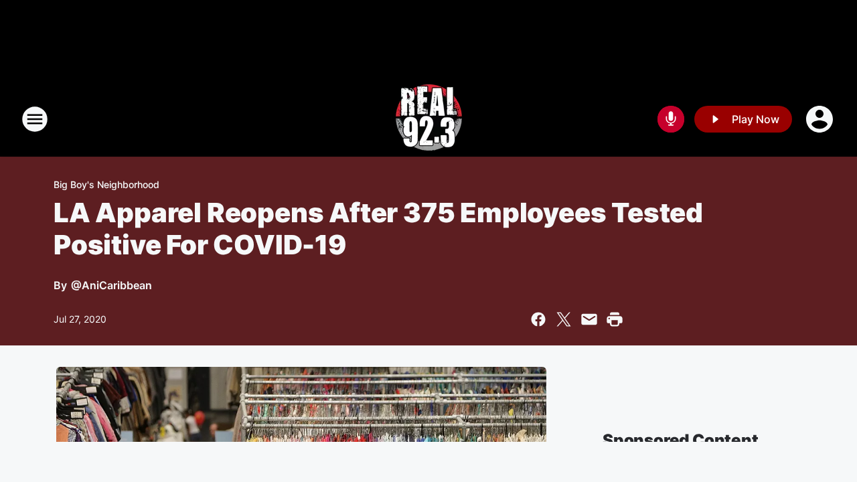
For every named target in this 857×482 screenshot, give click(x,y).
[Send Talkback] (670, 119)
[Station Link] (429, 119)
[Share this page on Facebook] (538, 319)
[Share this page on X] (563, 319)
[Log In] (821, 119)
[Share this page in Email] (589, 319)
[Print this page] (614, 319)
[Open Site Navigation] (34, 119)
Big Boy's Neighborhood (106, 184)
